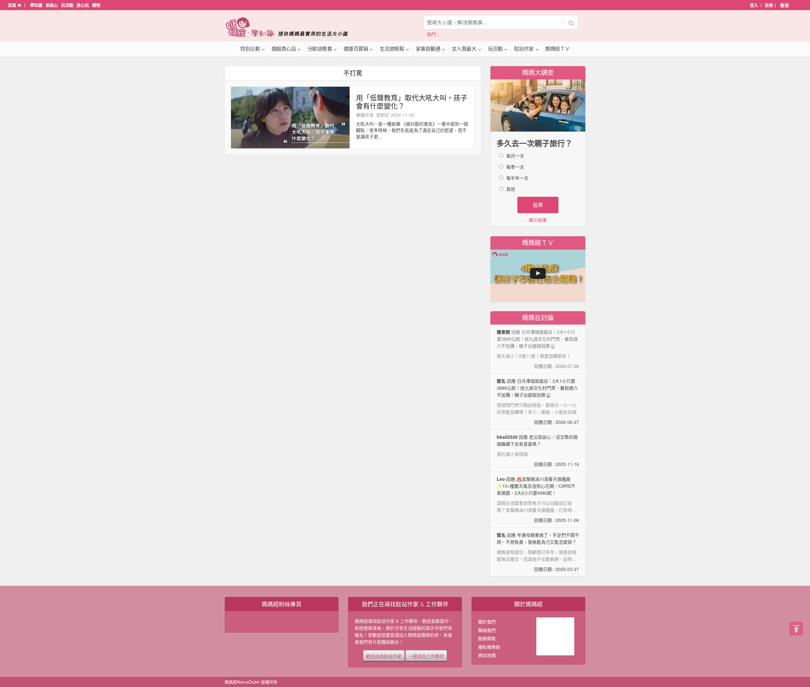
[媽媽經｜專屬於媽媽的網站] (291, 27)
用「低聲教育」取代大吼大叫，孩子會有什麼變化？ (411, 101)
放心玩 (83, 5)
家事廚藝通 (428, 48)
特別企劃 (250, 48)
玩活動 (67, 5)
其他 (510, 189)
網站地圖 (487, 655)
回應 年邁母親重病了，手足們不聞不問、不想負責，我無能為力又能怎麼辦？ (538, 552)
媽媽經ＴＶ (557, 48)
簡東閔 (503, 332)
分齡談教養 (320, 48)
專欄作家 (365, 115)
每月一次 (515, 155)
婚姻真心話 (283, 48)
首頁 (12, 5)
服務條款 (487, 638)
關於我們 (487, 621)
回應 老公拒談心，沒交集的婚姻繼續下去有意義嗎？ (538, 450)
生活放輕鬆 (392, 48)
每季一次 (515, 167)
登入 (754, 5)
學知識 (36, 5)
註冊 (769, 5)
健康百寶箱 (356, 48)
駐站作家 (524, 48)
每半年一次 (517, 178)
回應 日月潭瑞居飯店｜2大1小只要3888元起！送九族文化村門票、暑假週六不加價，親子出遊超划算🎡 (538, 401)
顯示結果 (538, 220)
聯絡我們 (487, 630)
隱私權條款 (489, 647)
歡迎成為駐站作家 (384, 656)
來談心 (52, 5)
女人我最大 (464, 48)
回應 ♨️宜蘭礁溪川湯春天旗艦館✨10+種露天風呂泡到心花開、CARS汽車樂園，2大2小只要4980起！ (538, 499)
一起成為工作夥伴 (426, 656)
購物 (96, 5)
